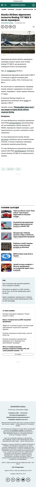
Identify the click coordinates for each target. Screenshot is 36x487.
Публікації (11, 9)
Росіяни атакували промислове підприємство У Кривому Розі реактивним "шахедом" (14, 341)
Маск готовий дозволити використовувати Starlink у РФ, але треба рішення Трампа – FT (16, 349)
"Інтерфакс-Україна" (18, 430)
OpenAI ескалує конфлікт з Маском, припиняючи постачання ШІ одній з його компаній (23, 267)
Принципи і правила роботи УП (18, 419)
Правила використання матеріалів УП (18, 417)
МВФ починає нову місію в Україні (23, 255)
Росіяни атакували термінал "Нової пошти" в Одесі (16, 315)
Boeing (18, 169)
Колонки (18, 9)
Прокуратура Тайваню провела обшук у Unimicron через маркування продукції (24, 235)
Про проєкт (24, 413)
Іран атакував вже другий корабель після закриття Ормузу (16, 284)
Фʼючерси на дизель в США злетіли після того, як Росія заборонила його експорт (16, 291)
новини (3, 9)
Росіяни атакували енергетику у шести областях (17, 334)
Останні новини (9, 311)
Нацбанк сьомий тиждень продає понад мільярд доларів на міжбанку (23, 245)
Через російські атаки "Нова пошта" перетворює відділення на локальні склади (24, 213)
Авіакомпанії (10, 169)
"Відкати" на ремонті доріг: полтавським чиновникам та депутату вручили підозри (18, 327)
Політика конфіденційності (18, 415)
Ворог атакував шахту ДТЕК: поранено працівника (17, 321)
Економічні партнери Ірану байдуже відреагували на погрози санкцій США (23, 224)
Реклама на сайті (13, 413)
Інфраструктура (28, 9)
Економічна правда (7, 23)
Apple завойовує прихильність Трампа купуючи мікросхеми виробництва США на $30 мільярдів (17, 299)
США (3, 169)
